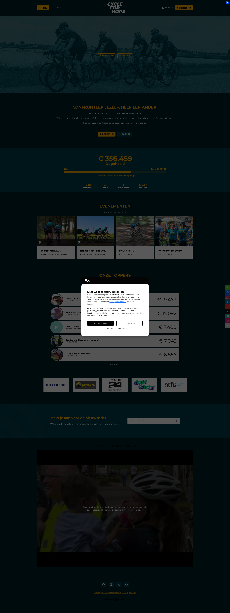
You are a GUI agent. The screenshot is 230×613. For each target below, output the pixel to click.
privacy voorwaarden (117, 302)
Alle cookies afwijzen (115, 329)
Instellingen (129, 323)
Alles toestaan (100, 323)
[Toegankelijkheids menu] (227, 2)
